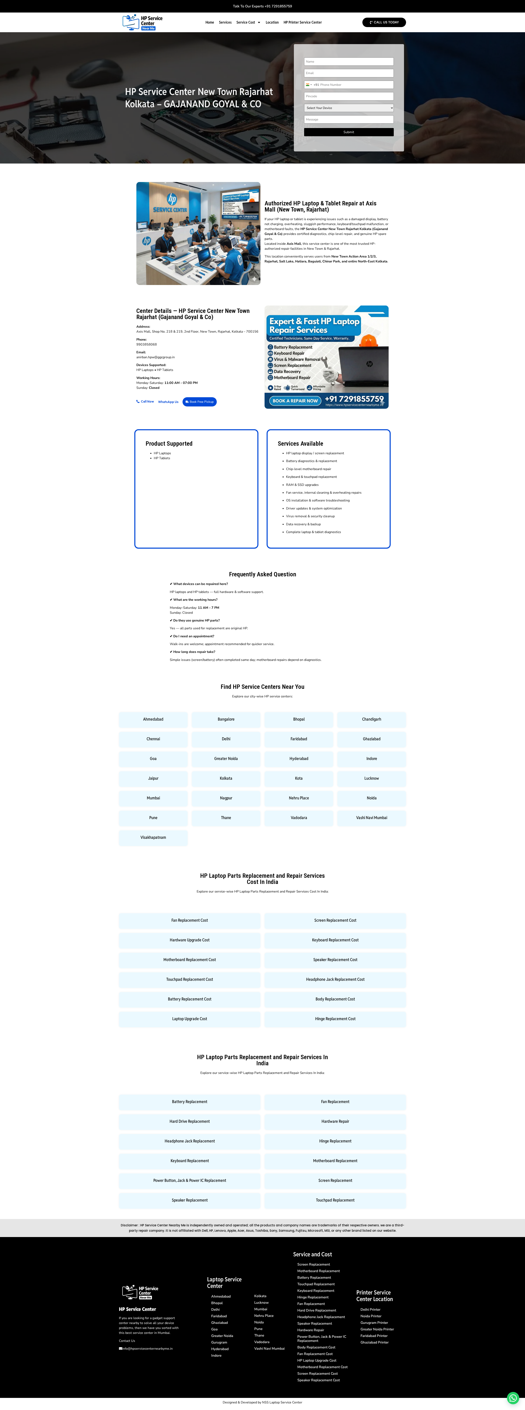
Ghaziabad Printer (375, 1342)
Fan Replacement (335, 1101)
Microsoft (315, 1230)
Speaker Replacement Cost (335, 959)
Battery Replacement (189, 1101)
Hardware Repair (335, 1121)
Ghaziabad (372, 739)
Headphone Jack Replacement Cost (335, 979)
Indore (371, 758)
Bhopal (299, 719)
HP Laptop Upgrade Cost (316, 1360)
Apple (231, 1230)
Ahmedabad (153, 719)
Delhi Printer (370, 1309)
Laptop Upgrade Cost (189, 1018)
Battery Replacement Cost (189, 999)
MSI (327, 1230)
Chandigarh (371, 719)
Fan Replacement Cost (189, 920)
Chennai (153, 739)
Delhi (226, 739)
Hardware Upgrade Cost (190, 940)
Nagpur (226, 798)
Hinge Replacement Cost (335, 1018)
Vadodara (299, 817)
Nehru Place (299, 798)
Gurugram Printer (374, 1322)
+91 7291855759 (278, 6)
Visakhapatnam (153, 837)
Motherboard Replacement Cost (189, 959)
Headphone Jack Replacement (190, 1141)
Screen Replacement (335, 1180)
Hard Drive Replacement (190, 1121)
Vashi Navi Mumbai (371, 817)
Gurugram (219, 1342)
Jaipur (153, 778)
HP (211, 1230)
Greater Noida (226, 758)
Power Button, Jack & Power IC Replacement (189, 1180)
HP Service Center (137, 1309)
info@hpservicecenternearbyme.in (147, 1348)
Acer (240, 1230)
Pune (153, 817)
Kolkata (226, 778)
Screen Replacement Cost (335, 920)
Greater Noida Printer (377, 1329)
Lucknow (371, 778)
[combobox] (311, 85)
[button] (513, 1398)
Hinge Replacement (335, 1141)
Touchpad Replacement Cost (189, 979)
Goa (153, 758)
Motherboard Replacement (335, 1160)
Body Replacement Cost (335, 999)
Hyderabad (299, 758)
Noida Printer (371, 1316)
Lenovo (220, 1230)
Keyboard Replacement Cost (335, 940)
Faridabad (299, 739)
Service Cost (245, 22)
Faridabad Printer (374, 1335)
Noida (372, 798)
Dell (205, 1230)
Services (225, 22)
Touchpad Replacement (335, 1200)
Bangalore (226, 719)
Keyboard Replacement (190, 1160)
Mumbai (153, 798)
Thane (226, 817)
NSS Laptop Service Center (282, 1402)
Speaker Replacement (190, 1200)
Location (272, 22)
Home (209, 22)
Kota (299, 778)
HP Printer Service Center (303, 22)
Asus (250, 1230)
